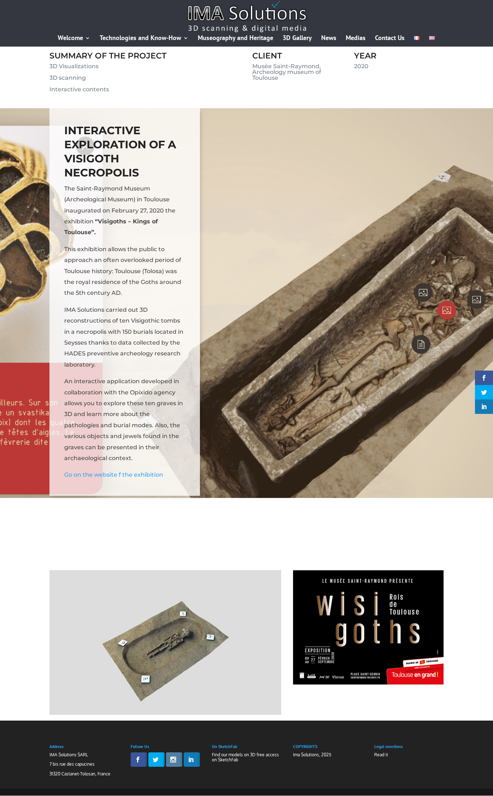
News (328, 38)
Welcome (70, 38)
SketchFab (228, 759)
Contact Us (390, 38)
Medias (356, 38)
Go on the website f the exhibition (113, 474)
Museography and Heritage (235, 38)
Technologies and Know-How (140, 38)
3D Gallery (297, 38)
